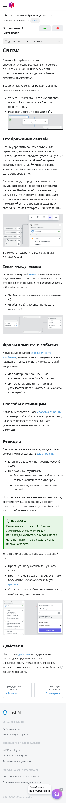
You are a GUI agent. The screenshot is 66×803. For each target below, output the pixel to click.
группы (13, 584)
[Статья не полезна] (57, 28)
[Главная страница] (6, 15)
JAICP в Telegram (12, 750)
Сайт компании (12, 729)
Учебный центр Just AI (16, 734)
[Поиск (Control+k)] (60, 5)
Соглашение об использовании (21, 776)
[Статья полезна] (45, 28)
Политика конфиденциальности (22, 782)
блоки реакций (46, 453)
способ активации (49, 412)
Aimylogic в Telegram (15, 755)
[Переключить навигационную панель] (5, 5)
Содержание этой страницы (23, 41)
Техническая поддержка (17, 761)
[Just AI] (12, 712)
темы (32, 274)
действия (24, 654)
